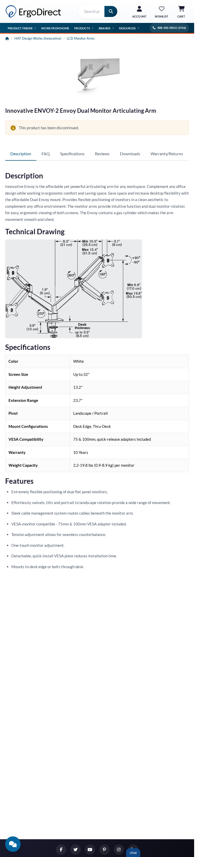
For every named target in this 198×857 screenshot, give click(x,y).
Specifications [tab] (72, 153)
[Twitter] (75, 849)
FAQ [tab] (46, 153)
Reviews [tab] (102, 153)
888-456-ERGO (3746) (172, 27)
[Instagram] (119, 849)
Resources (127, 28)
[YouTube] (90, 849)
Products (82, 28)
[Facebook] (61, 849)
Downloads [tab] (130, 153)
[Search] (110, 11)
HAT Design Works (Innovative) (37, 38)
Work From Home (55, 28)
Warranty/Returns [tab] (167, 153)
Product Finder (20, 28)
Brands (104, 28)
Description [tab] (20, 153)
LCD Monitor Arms (81, 38)
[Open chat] (13, 844)
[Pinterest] (104, 849)
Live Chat (133, 852)
